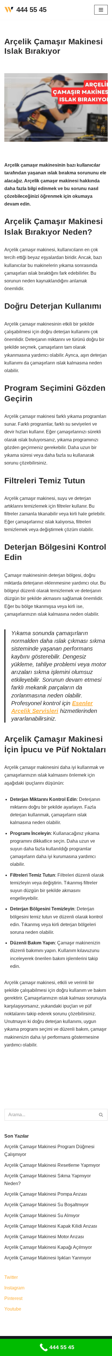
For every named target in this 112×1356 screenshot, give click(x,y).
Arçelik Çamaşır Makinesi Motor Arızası (44, 1236)
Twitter (11, 1277)
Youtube (12, 1309)
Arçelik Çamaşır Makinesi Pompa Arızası (45, 1194)
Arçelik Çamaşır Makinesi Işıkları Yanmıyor (47, 1257)
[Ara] (101, 1115)
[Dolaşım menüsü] (101, 10)
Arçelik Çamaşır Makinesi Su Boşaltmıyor (46, 1204)
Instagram (14, 1287)
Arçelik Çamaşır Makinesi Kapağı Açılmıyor (48, 1247)
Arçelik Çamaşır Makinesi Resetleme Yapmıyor (52, 1165)
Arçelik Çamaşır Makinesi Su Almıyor (42, 1215)
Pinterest (13, 1298)
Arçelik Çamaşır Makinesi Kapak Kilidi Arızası (50, 1226)
